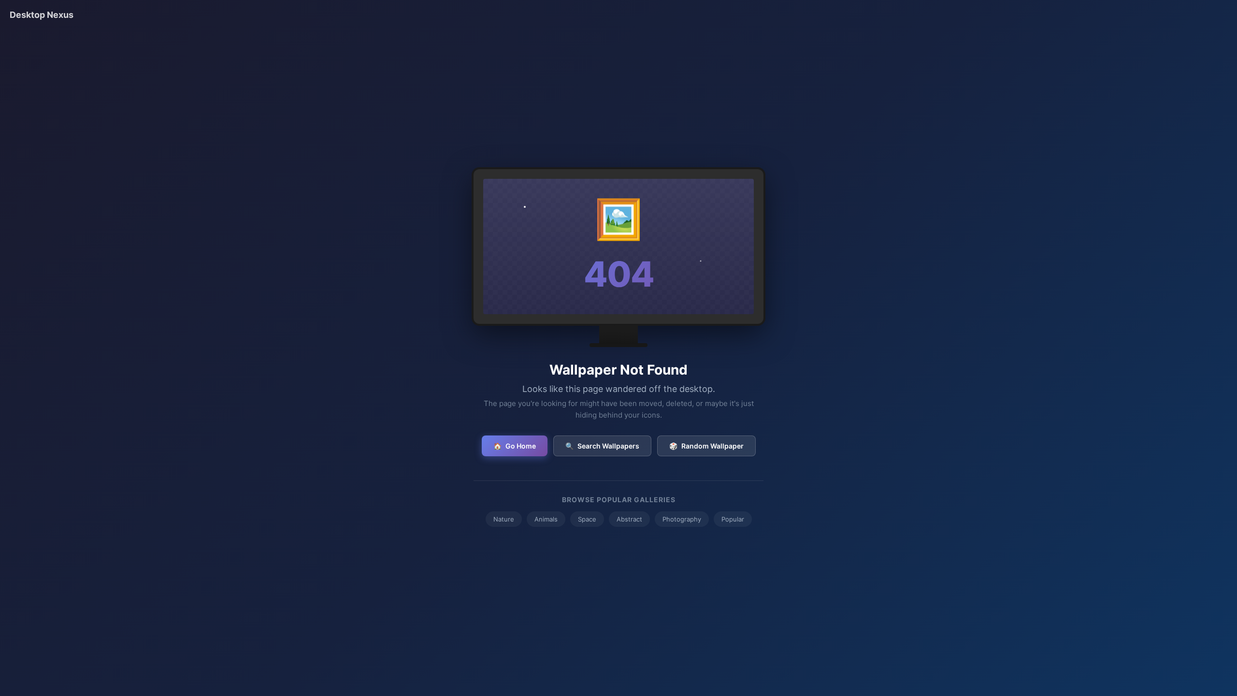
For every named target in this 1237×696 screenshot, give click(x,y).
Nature (503, 519)
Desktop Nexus (41, 15)
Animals (546, 519)
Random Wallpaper (706, 446)
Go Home (514, 446)
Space (587, 519)
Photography (681, 519)
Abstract (629, 519)
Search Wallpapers (602, 446)
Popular (732, 519)
